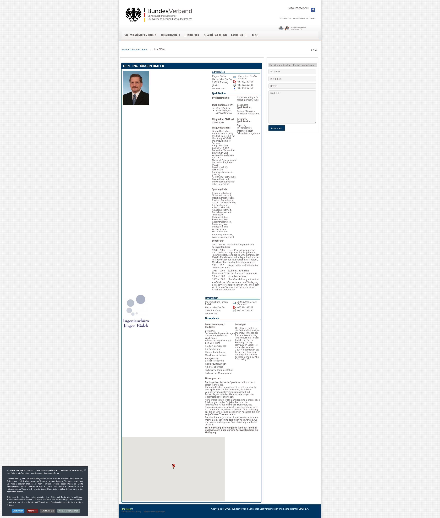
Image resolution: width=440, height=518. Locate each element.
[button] (313, 10)
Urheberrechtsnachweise (154, 511)
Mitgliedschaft (170, 35)
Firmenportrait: (213, 378)
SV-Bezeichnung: (220, 97)
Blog (255, 35)
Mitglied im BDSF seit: (223, 119)
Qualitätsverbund (215, 35)
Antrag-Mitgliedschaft (300, 18)
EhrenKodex (191, 35)
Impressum (127, 508)
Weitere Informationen (68, 510)
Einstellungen (48, 510)
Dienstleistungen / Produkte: (215, 325)
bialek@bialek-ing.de (223, 289)
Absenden (276, 128)
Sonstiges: (240, 324)
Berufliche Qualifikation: (244, 120)
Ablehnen (32, 510)
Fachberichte (239, 35)
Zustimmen (18, 510)
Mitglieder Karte (285, 18)
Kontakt (312, 18)
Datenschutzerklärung (131, 511)
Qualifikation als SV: (222, 105)
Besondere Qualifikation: (244, 106)
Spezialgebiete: (220, 189)
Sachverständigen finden (140, 35)
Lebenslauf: (218, 240)
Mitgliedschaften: (221, 127)
